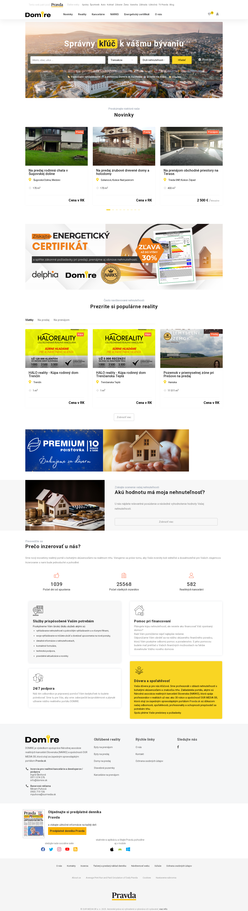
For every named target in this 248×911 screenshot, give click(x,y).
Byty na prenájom (103, 747)
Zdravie (118, 4)
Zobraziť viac (124, 417)
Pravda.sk (195, 701)
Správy (85, 4)
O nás (158, 14)
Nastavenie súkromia (166, 877)
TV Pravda (163, 4)
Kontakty (71, 866)
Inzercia (84, 866)
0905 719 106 (37, 791)
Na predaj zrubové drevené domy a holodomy (122, 172)
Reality (82, 14)
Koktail (110, 4)
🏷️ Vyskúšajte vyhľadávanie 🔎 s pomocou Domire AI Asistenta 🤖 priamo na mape (117, 76)
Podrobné (208, 59)
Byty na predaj (101, 754)
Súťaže (158, 866)
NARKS (114, 14)
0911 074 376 (37, 777)
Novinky (68, 14)
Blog (172, 4)
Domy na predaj (102, 761)
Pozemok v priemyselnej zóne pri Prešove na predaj (189, 374)
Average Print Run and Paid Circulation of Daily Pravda (112, 877)
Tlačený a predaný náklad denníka (109, 866)
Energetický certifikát (136, 14)
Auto (103, 4)
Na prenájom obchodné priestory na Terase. (191, 172)
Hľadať (182, 60)
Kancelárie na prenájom (106, 775)
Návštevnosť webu (140, 866)
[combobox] (67, 60)
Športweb (95, 4)
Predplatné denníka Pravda (67, 831)
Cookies (147, 877)
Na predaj (43, 320)
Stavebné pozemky (104, 768)
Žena (126, 4)
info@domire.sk (38, 780)
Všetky (29, 320)
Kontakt (140, 754)
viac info (163, 909)
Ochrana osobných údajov (149, 761)
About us (76, 877)
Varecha (134, 4)
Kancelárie (98, 14)
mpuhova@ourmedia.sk (43, 794)
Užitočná (153, 4)
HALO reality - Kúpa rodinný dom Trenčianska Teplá (121, 374)
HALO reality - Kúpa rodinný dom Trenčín (53, 374)
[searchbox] (68, 60)
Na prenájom (62, 320)
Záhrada (143, 4)
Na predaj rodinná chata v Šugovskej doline (48, 172)
